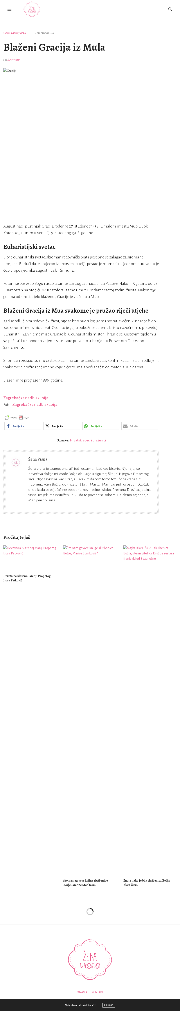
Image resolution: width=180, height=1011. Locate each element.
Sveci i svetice (10, 33)
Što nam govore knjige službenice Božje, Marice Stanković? (85, 882)
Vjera (23, 33)
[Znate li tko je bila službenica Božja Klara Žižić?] (150, 710)
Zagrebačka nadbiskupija (26, 398)
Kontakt (97, 992)
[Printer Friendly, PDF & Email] (17, 417)
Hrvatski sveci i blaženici (88, 440)
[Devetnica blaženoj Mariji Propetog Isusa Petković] (30, 557)
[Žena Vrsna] (32, 9)
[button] (22, 426)
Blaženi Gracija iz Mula (54, 47)
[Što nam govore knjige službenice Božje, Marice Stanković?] (90, 710)
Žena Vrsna (13, 60)
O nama (82, 992)
